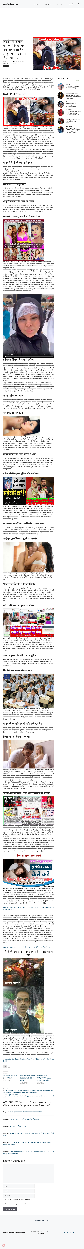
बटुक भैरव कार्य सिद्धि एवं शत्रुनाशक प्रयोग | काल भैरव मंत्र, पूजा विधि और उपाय (72, 105)
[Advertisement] (42, 20)
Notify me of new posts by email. (15, 1204)
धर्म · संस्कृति (36, 4)
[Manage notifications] (3, 1245)
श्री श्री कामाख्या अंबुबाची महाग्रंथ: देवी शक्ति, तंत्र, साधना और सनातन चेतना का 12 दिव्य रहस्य (73, 113)
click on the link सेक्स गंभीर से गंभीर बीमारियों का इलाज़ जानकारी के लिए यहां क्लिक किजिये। (26, 947)
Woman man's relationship (45, 1090)
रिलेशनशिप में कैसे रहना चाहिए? (14, 1092)
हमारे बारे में (70, 4)
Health (6, 66)
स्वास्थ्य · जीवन (59, 4)
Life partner (8, 1090)
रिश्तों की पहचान (25, 1092)
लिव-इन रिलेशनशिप (33, 1092)
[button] (78, 4)
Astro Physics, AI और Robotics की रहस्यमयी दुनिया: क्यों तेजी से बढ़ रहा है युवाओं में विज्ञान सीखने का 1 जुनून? (73, 130)
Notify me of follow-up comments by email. (19, 1199)
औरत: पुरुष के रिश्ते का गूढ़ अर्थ (11, 1094)
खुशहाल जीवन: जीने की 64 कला (18, 1126)
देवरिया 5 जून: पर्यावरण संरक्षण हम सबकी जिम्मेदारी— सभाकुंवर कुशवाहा (73, 121)
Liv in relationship (17, 1090)
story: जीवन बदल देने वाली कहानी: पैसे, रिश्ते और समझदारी (25, 1119)
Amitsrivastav (10, 4)
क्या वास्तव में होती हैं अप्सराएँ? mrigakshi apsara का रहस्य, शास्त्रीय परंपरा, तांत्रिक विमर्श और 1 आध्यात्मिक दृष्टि (73, 96)
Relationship (25, 1090)
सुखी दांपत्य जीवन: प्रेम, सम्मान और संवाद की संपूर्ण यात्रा (72, 87)
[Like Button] (5, 1066)
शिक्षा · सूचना (47, 4)
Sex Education (34, 1090)
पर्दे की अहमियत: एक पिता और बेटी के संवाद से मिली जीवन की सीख (26, 1112)
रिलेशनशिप (5, 1092)
